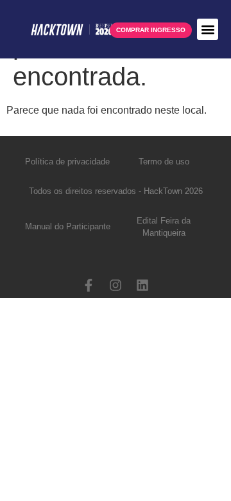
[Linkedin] (142, 285)
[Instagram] (115, 285)
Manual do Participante (67, 226)
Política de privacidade (67, 161)
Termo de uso (164, 161)
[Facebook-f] (88, 285)
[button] (207, 29)
